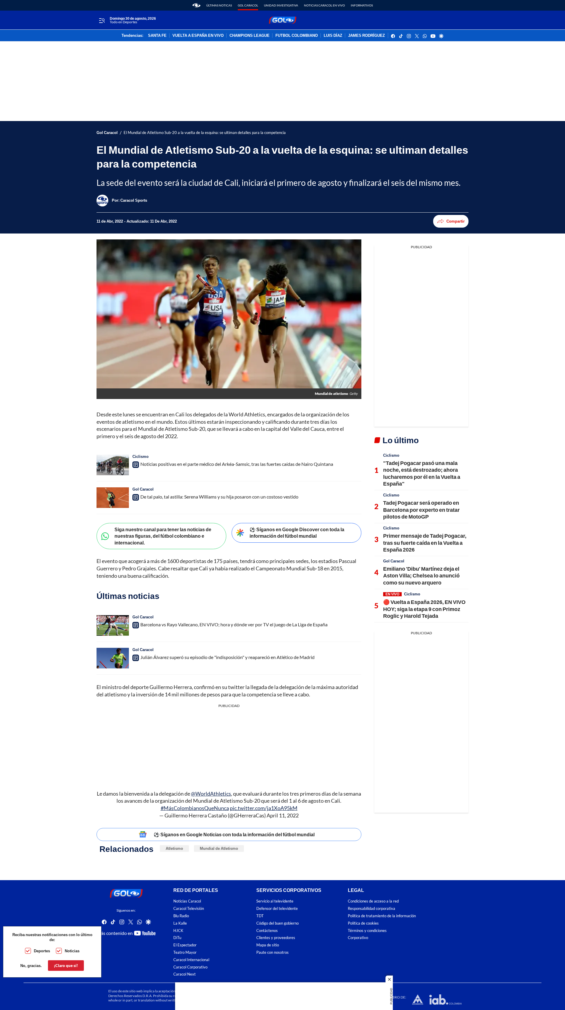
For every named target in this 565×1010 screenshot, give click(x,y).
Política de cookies (363, 923)
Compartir (455, 221)
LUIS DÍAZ (333, 35)
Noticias (72, 950)
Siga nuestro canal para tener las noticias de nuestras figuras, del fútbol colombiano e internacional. (162, 535)
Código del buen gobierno (277, 923)
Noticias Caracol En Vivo (324, 5)
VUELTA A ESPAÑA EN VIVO (198, 35)
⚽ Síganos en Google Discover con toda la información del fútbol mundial (297, 532)
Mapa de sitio (267, 945)
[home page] (196, 5)
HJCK (178, 931)
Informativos (362, 5)
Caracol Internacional (191, 960)
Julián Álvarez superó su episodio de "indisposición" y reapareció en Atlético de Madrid (227, 657)
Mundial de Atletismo (219, 848)
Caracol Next (184, 974)
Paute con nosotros (272, 952)
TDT (260, 916)
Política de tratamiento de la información (382, 916)
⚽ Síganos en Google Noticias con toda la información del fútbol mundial (234, 834)
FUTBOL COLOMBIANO (296, 35)
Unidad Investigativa (281, 5)
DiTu (177, 938)
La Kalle (180, 923)
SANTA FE (157, 35)
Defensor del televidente (277, 908)
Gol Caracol (248, 5)
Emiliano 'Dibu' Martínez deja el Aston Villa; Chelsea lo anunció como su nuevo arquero (421, 575)
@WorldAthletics (211, 793)
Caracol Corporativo (190, 967)
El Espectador (185, 945)
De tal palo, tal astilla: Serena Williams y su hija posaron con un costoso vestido (219, 496)
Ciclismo (140, 456)
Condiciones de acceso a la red (373, 901)
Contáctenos (267, 931)
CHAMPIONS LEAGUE (250, 35)
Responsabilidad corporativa (371, 908)
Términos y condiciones (367, 931)
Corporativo (358, 938)
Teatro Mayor (185, 952)
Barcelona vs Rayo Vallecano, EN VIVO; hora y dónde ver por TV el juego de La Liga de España (234, 624)
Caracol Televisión (188, 908)
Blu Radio (181, 916)
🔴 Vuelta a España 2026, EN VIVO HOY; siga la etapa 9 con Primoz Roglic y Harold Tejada (424, 609)
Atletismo (174, 848)
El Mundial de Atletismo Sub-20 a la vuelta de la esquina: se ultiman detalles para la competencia (205, 133)
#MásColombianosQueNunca (195, 808)
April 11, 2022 (283, 815)
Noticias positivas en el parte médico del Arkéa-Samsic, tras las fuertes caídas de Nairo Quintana (236, 464)
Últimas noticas (219, 5)
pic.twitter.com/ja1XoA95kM (264, 808)
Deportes (42, 950)
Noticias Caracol (187, 901)
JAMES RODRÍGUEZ (366, 35)
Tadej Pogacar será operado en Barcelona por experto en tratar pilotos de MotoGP (421, 509)
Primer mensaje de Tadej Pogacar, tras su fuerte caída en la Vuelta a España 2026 (424, 542)
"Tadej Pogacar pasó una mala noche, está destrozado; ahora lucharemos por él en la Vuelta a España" (421, 473)
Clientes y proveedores (275, 938)
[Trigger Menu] (102, 20)
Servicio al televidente (274, 901)
